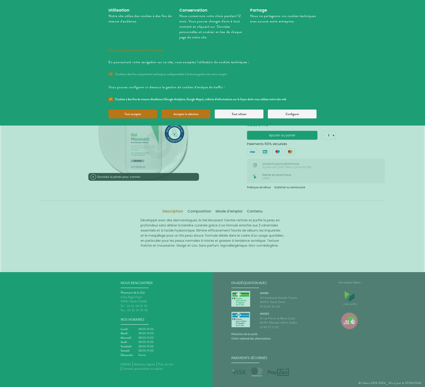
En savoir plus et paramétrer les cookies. (135, 49)
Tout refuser (239, 114)
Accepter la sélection (186, 114)
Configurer (292, 114)
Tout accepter (133, 114)
